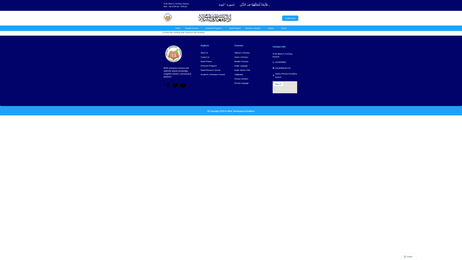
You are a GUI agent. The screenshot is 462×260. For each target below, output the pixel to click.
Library (284, 28)
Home (177, 28)
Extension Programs (214, 28)
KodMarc (250, 111)
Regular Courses (191, 28)
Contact (271, 28)
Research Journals (252, 28)
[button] (286, 5)
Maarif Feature (235, 28)
